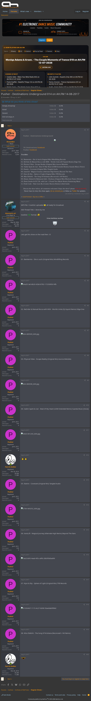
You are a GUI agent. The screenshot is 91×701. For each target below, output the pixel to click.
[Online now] (11, 464)
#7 (88, 330)
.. (54, 224)
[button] (30, 11)
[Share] (84, 130)
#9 (88, 380)
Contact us (49, 695)
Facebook (34, 147)
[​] (55, 140)
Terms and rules (60, 695)
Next (9, 126)
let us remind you (56, 191)
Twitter (74, 191)
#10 (87, 405)
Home (5, 11)
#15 (87, 530)
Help (78, 695)
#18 (87, 604)
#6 (88, 306)
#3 (88, 231)
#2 (88, 201)
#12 (87, 455)
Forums (14, 11)
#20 (87, 654)
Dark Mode (7, 695)
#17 (87, 580)
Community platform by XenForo (45, 699)
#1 (88, 130)
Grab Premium (27, 197)
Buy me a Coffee (38, 197)
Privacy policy (71, 695)
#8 (88, 355)
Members (37, 11)
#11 (87, 430)
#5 (88, 281)
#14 (87, 505)
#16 (87, 555)
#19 (87, 629)
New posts (4, 15)
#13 (87, 480)
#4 (88, 256)
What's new (24, 11)
